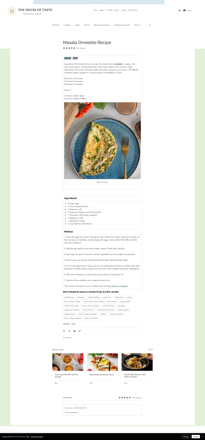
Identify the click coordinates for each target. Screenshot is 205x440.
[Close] (202, 436)
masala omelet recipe (71, 306)
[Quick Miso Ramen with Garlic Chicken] (137, 362)
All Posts (55, 25)
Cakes (77, 25)
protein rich (107, 297)
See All (150, 349)
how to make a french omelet (93, 301)
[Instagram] (179, 10)
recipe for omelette (116, 314)
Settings (186, 437)
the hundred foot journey (105, 310)
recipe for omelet (108, 306)
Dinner (87, 25)
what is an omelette (91, 318)
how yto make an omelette (88, 314)
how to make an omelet (72, 301)
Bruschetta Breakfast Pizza (102, 374)
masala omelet (125, 301)
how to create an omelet (90, 306)
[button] (150, 25)
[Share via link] (80, 331)
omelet (129, 297)
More (136, 25)
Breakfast (66, 324)
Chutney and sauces (122, 25)
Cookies (67, 25)
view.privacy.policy (37, 437)
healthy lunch (119, 297)
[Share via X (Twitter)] (69, 331)
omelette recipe (69, 314)
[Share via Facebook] (64, 331)
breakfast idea (69, 297)
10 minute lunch (88, 310)
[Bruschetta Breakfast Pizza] (102, 362)
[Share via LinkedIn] (74, 331)
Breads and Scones (101, 25)
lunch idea (81, 297)
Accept (195, 437)
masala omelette (123, 310)
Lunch (73, 324)
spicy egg (121, 306)
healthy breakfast (94, 297)
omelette (103, 314)
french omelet (111, 301)
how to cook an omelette (72, 318)
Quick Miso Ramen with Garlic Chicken (135, 375)
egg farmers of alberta (71, 310)
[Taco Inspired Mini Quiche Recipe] (67, 362)
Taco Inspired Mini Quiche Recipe (66, 375)
